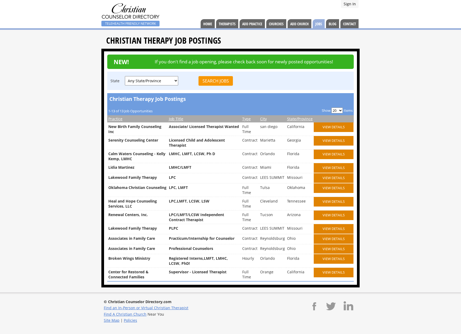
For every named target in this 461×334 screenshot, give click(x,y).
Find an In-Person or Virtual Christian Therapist (146, 307)
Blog (332, 23)
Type (246, 118)
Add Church (299, 23)
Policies (130, 320)
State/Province (300, 118)
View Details (334, 127)
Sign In (350, 3)
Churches (276, 23)
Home (207, 23)
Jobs (318, 23)
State (115, 80)
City (263, 118)
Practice (115, 118)
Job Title (176, 118)
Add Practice (252, 23)
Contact (349, 23)
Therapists (227, 23)
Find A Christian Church (125, 314)
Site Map (112, 320)
